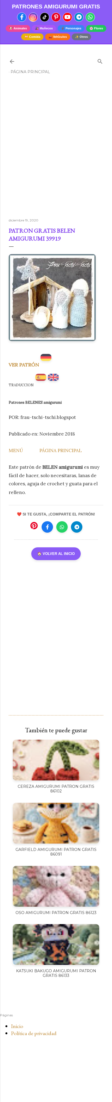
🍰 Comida (32, 36)
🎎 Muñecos (44, 28)
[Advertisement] (56, 148)
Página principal (30, 71)
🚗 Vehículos (57, 36)
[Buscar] (100, 60)
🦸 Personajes (71, 28)
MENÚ (16, 450)
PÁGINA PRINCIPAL (60, 450)
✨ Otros (81, 36)
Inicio (17, 1026)
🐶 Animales (18, 28)
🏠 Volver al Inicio (56, 554)
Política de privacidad (34, 1033)
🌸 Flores (96, 28)
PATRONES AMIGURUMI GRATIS (56, 6)
